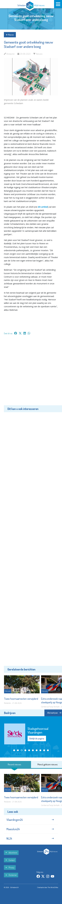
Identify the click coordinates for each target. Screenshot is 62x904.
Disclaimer (12, 871)
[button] (14, 742)
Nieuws (11, 34)
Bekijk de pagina (36, 731)
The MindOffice (53, 884)
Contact (11, 856)
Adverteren (12, 848)
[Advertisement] (31, 372)
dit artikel (43, 206)
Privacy (11, 863)
